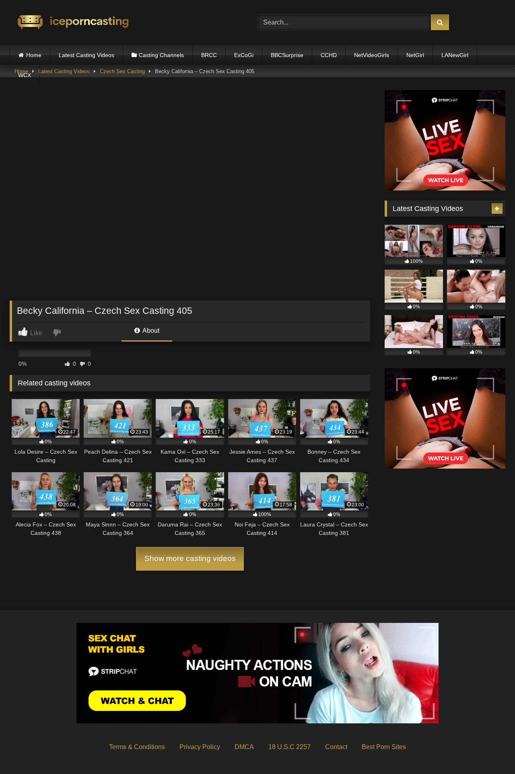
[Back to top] (490, 750)
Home (33, 55)
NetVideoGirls (371, 55)
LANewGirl (454, 55)
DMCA (244, 746)
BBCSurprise (287, 55)
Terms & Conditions (137, 746)
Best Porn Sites (384, 746)
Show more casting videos (190, 558)
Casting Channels (161, 55)
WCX (24, 75)
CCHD (329, 55)
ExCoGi (243, 55)
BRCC (209, 55)
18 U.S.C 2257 (289, 746)
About (150, 330)
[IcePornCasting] (72, 23)
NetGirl (415, 55)
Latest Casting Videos (86, 55)
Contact (336, 746)
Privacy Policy (199, 746)
